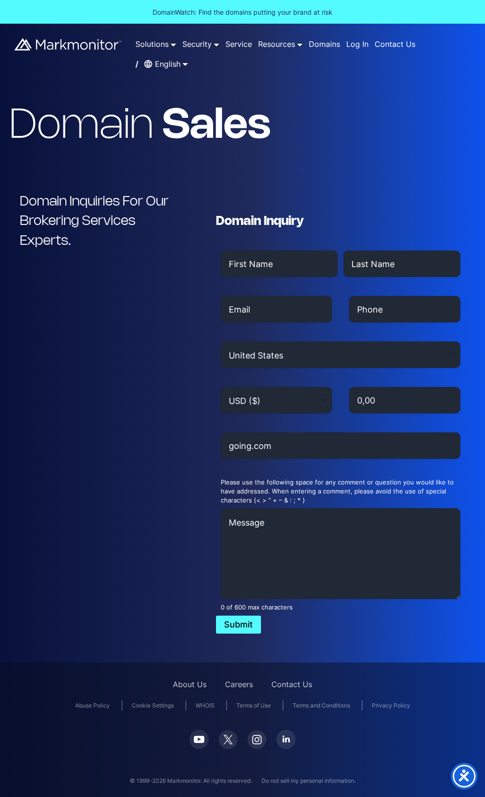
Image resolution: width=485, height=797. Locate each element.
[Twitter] (228, 746)
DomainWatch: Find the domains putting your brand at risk (242, 12)
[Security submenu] (216, 44)
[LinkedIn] (286, 746)
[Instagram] (257, 746)
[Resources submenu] (300, 44)
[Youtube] (199, 746)
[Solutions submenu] (173, 44)
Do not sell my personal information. (308, 780)
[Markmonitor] (68, 48)
